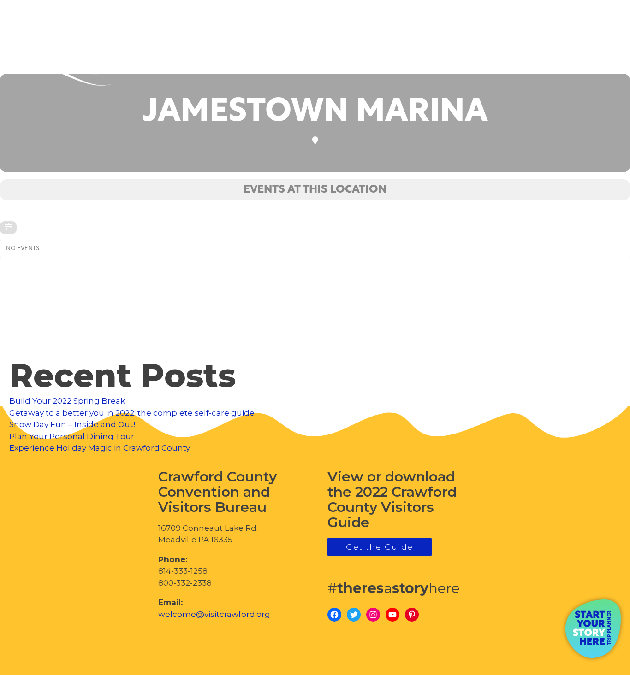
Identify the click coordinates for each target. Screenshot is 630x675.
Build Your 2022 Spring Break (67, 400)
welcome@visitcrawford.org (214, 614)
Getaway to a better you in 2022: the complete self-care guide (132, 412)
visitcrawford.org (549, 50)
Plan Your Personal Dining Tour (71, 436)
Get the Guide (379, 547)
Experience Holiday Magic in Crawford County (99, 447)
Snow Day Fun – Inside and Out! (72, 424)
